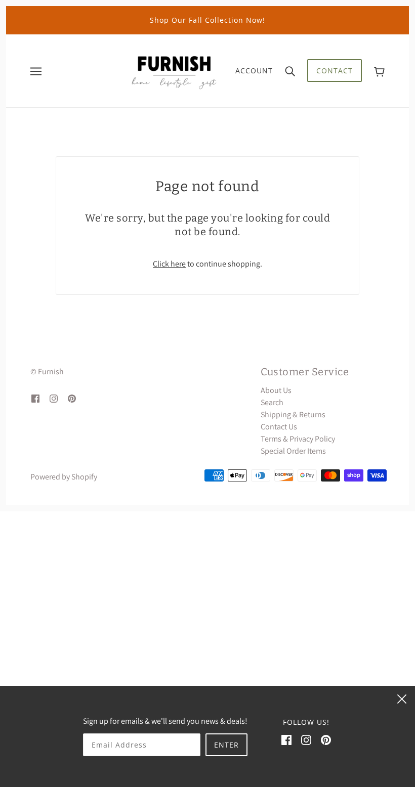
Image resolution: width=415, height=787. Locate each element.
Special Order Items (293, 451)
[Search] (290, 71)
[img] (35, 398)
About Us (276, 390)
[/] (174, 70)
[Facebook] (286, 739)
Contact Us (279, 426)
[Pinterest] (326, 739)
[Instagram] (306, 739)
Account (254, 70)
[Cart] (379, 70)
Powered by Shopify (63, 476)
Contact (334, 70)
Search (272, 402)
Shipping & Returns (293, 414)
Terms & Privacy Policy (298, 438)
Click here (169, 263)
